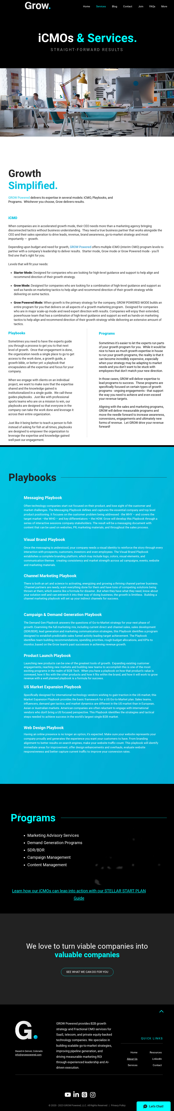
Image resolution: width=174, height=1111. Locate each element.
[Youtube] (67, 1094)
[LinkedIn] (76, 1094)
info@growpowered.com (28, 1054)
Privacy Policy (118, 1105)
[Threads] (84, 1094)
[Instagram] (92, 1094)
